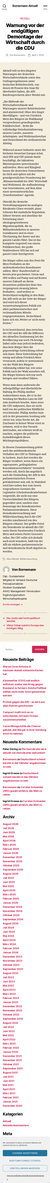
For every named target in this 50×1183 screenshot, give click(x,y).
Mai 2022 (8, 1035)
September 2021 (13, 1068)
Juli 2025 (8, 877)
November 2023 (12, 960)
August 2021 (10, 1072)
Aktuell (25, 18)
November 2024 (12, 911)
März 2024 (9, 944)
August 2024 (10, 923)
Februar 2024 (11, 948)
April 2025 (9, 890)
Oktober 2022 (11, 1014)
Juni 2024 (9, 931)
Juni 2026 (9, 832)
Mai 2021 (8, 1085)
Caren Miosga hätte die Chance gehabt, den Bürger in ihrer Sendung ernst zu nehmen (24, 730)
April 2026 (9, 840)
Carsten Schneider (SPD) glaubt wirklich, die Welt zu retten (23, 791)
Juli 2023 (8, 977)
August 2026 (10, 824)
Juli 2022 (8, 1027)
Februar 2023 (11, 998)
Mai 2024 (8, 935)
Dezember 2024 (12, 906)
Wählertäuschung (28, 559)
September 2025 (13, 869)
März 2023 (9, 993)
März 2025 (9, 894)
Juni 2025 (9, 882)
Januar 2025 (10, 902)
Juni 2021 (8, 1080)
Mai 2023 (8, 985)
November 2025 (12, 861)
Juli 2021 (8, 1076)
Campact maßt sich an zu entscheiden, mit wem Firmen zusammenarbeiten (20, 716)
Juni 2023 (9, 981)
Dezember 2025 (12, 857)
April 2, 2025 (38, 55)
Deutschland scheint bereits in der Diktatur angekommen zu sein (24, 763)
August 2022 (10, 1022)
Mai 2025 (8, 886)
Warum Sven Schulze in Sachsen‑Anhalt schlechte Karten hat (23, 670)
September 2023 (13, 969)
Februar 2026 (11, 848)
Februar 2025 (11, 898)
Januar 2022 (10, 1051)
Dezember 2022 (12, 1006)
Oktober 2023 (11, 964)
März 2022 (9, 1043)
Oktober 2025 (11, 865)
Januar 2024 (10, 952)
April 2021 (9, 1089)
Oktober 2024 (11, 915)
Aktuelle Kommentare (16, 1125)
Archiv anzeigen (13, 604)
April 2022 (9, 1039)
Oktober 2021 (11, 1064)
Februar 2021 (11, 1097)
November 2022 (12, 1010)
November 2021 (12, 1060)
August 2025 (10, 873)
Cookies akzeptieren (25, 1153)
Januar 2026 (10, 853)
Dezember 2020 (12, 1105)
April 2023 (9, 989)
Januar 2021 (10, 1101)
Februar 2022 (11, 1047)
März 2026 (9, 844)
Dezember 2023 (12, 956)
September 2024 (13, 919)
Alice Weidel (13, 559)
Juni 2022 (9, 1031)
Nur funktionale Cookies (25, 1160)
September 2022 (13, 1018)
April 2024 (9, 940)
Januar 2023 (10, 1002)
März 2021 (9, 1093)
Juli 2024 (8, 927)
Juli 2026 (8, 828)
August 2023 (10, 973)
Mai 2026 (8, 836)
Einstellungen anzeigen (25, 1168)
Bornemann (19, 55)
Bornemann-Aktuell (25, 5)
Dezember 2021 (12, 1056)
